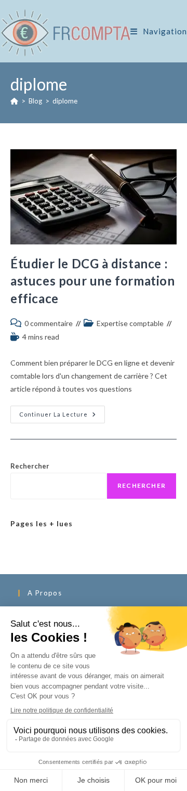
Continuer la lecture (62, 416)
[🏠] (14, 101)
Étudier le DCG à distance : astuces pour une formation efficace (92, 281)
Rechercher (29, 466)
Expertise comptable (130, 323)
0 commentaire (48, 323)
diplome (64, 101)
